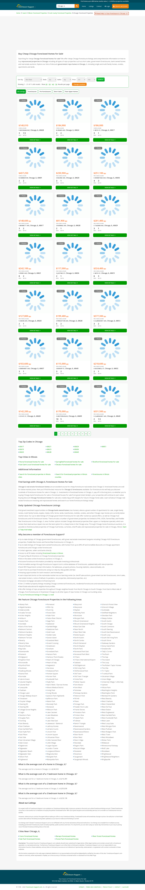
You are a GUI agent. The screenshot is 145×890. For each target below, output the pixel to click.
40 (53, 84)
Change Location (79, 84)
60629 (76, 446)
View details (34, 140)
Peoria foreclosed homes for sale (31, 462)
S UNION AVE (23, 321)
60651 (104, 446)
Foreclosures (32, 91)
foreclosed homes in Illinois (53, 553)
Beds (45, 79)
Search (100, 79)
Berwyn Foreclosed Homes (66, 836)
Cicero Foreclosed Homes (28, 836)
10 (86, 434)
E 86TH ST (97, 130)
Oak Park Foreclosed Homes (29, 839)
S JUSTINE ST (60, 273)
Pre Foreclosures (45, 91)
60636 (76, 449)
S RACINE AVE (60, 178)
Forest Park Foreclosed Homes (67, 839)
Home (84, 6)
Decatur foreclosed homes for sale (68, 464)
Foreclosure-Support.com (34, 887)
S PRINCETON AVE (62, 321)
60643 (76, 452)
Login (108, 6)
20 (46, 84)
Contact (99, 6)
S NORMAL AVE (61, 225)
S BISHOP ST (60, 368)
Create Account (121, 6)
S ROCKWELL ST (99, 368)
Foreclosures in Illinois (101, 474)
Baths (59, 79)
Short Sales (58, 91)
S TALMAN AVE (99, 225)
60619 (21, 449)
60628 (49, 452)
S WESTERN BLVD (62, 416)
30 (50, 84)
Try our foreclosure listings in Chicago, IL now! (36, 595)
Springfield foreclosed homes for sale (70, 462)
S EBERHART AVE (24, 368)
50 (56, 84)
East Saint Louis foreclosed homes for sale (35, 464)
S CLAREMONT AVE (100, 321)
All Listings (21, 91)
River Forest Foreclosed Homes (104, 836)
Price (74, 79)
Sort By (20, 79)
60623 (49, 449)
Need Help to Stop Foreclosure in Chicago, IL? (112, 13)
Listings (91, 6)
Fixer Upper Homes (71, 91)
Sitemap (81, 887)
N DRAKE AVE (60, 130)
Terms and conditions (93, 887)
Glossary (125, 887)
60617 (21, 446)
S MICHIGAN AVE (24, 130)
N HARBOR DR (23, 178)
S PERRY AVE (23, 273)
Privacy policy (107, 887)
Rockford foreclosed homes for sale (106, 462)
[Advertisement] (72, 35)
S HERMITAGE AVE (100, 178)
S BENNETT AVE (24, 225)
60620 (21, 452)
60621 (49, 446)
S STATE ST (22, 416)
